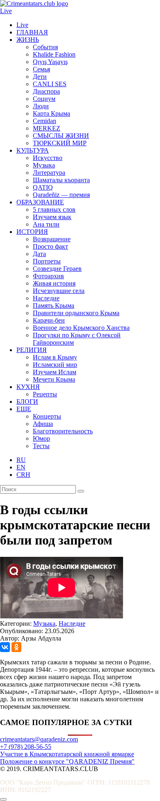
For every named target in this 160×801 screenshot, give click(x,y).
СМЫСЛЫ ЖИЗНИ (61, 135)
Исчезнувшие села (59, 290)
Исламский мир (55, 364)
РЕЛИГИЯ (31, 349)
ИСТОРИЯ (32, 231)
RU (21, 459)
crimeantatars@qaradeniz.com (39, 739)
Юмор (41, 438)
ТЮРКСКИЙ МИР (60, 143)
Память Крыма (53, 305)
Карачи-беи (49, 320)
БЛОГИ (27, 401)
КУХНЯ (28, 386)
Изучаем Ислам (54, 371)
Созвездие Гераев (57, 268)
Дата (39, 253)
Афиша (43, 423)
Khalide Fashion (54, 54)
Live (6, 10)
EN (20, 467)
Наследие (46, 298)
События (45, 46)
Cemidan (44, 120)
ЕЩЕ (23, 408)
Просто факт (50, 246)
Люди (41, 106)
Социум (44, 98)
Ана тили (46, 224)
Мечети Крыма (54, 379)
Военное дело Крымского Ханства (81, 327)
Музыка (44, 165)
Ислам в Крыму (55, 357)
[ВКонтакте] (5, 647)
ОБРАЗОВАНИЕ (40, 202)
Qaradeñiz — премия (61, 194)
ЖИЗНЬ (27, 39)
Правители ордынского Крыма (76, 312)
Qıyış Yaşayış (50, 61)
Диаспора (46, 91)
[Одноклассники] (16, 647)
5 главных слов (54, 209)
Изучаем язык (52, 216)
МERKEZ (46, 128)
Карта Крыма (51, 113)
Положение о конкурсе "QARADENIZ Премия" (67, 761)
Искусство (47, 157)
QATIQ (43, 187)
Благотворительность (63, 431)
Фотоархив (48, 275)
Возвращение (52, 239)
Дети (40, 76)
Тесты (41, 445)
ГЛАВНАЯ (32, 32)
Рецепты (45, 394)
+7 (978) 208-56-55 (25, 746)
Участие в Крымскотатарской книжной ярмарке (67, 754)
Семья (41, 69)
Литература (49, 172)
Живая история (54, 283)
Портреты (47, 261)
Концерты (47, 416)
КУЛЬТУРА (32, 150)
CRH (23, 474)
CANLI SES (49, 83)
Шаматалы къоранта (61, 179)
